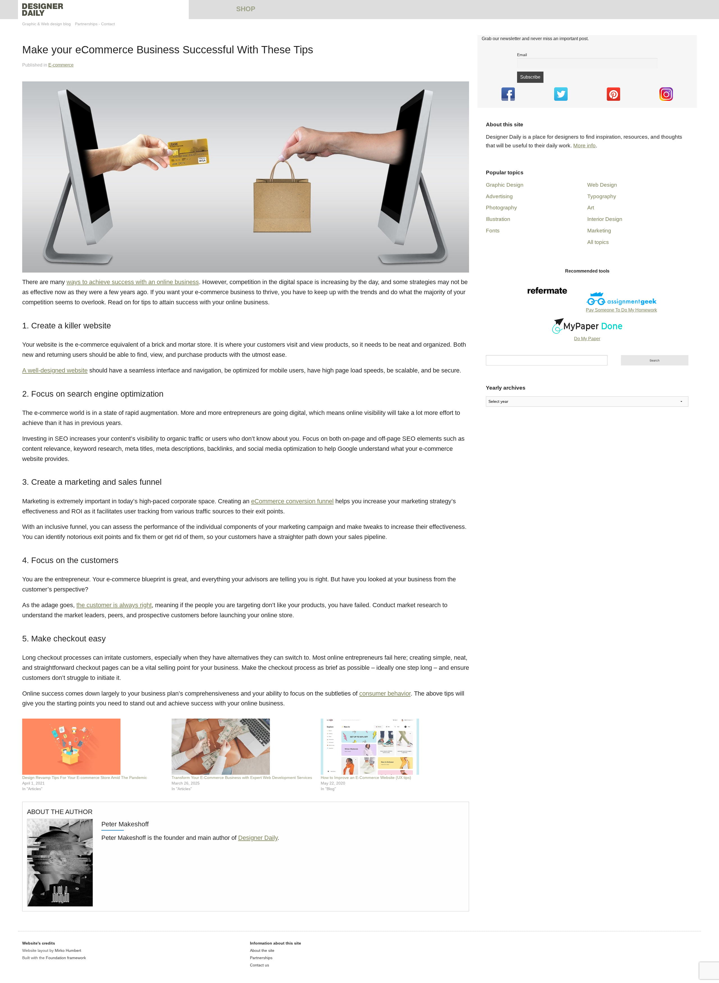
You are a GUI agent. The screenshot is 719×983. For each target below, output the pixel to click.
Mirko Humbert (68, 950)
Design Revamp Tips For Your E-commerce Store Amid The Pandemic (84, 777)
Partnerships (86, 24)
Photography (501, 208)
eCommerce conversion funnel (292, 501)
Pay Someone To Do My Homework (621, 310)
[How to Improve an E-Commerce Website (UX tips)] (393, 747)
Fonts (493, 231)
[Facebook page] (508, 94)
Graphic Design (505, 185)
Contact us (259, 965)
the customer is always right (114, 605)
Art (590, 208)
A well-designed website (55, 370)
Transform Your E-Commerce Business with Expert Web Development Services (242, 777)
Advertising (499, 196)
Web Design (602, 185)
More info (584, 145)
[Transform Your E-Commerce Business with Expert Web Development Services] (243, 747)
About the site (262, 950)
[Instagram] (666, 94)
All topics (598, 242)
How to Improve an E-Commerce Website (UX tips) (366, 777)
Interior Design (604, 219)
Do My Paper (587, 338)
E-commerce (61, 65)
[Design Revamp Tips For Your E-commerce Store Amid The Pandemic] (94, 747)
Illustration (498, 219)
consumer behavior (385, 693)
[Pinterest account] (613, 94)
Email (522, 54)
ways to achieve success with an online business (133, 281)
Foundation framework (66, 957)
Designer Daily (257, 837)
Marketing (599, 231)
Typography (601, 196)
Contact (108, 24)
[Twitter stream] (560, 94)
